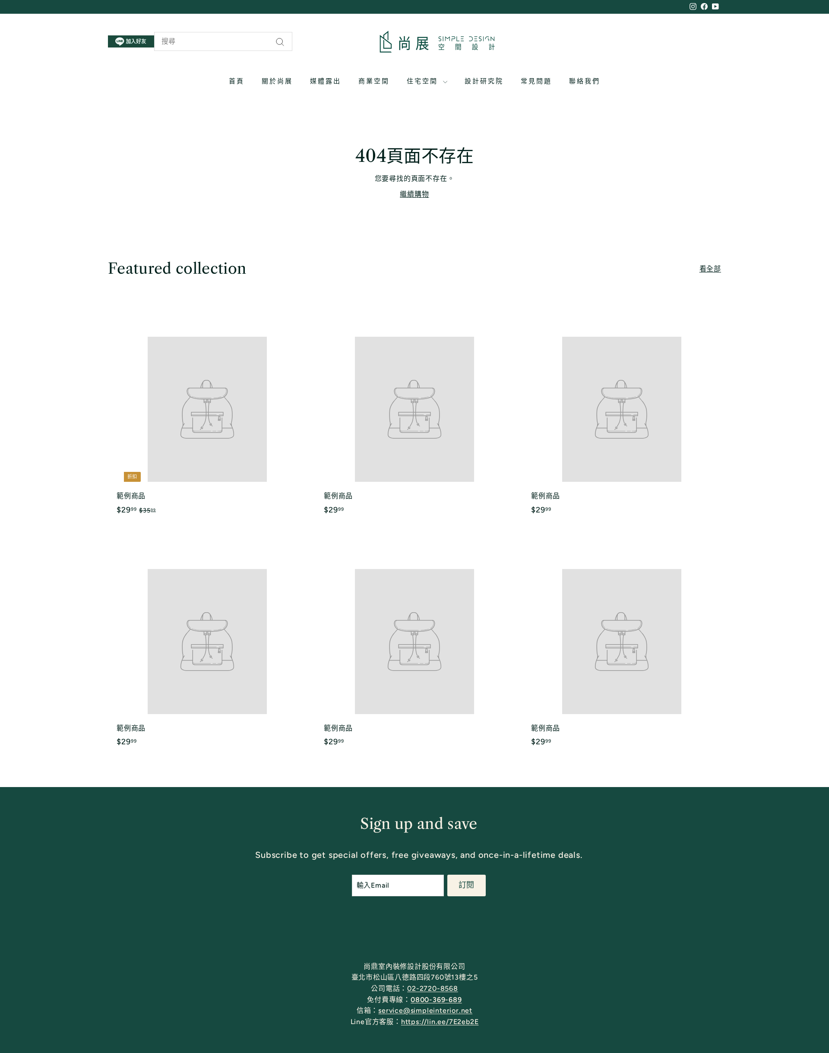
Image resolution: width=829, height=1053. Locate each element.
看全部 (710, 269)
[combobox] (223, 41)
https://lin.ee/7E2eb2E (440, 1022)
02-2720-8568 (432, 988)
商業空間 (373, 81)
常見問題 (536, 81)
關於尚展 (277, 81)
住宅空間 (424, 81)
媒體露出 (325, 81)
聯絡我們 (584, 81)
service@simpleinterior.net (425, 1010)
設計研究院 (484, 81)
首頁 (236, 81)
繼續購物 (414, 194)
